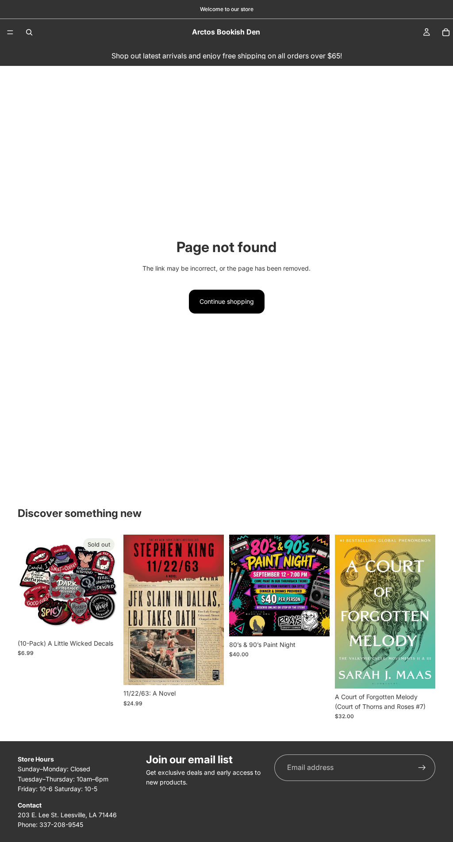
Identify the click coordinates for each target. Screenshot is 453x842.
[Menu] (10, 32)
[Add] (210, 672)
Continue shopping (227, 301)
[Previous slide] (27, 585)
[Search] (29, 32)
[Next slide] (108, 585)
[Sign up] (422, 767)
